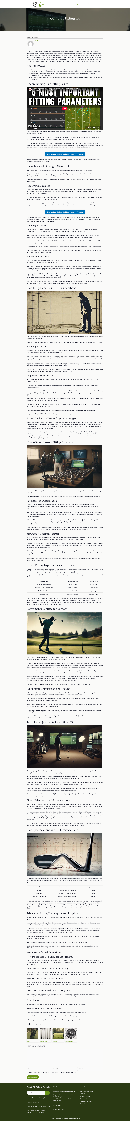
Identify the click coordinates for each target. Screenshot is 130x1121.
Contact (99, 4)
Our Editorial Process (86, 1091)
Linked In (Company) (59, 1109)
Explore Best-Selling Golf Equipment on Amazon (65, 154)
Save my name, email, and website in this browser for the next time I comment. (52, 1072)
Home (70, 4)
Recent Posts (35, 37)
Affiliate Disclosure (85, 1096)
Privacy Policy (84, 1099)
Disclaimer (90, 4)
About (82, 4)
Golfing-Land (39, 41)
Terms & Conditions (86, 1101)
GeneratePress (75, 1118)
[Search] (47, 1093)
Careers (82, 1094)
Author (28, 37)
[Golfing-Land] (31, 46)
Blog (76, 4)
